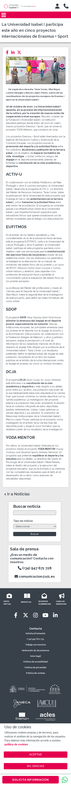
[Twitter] (20, 52)
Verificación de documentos (35, 650)
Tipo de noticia (23, 520)
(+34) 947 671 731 (35, 639)
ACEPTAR (36, 754)
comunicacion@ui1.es (36, 576)
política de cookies (16, 744)
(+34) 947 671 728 (36, 568)
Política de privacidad (35, 667)
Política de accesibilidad (35, 662)
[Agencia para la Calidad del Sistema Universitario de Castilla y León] (46, 703)
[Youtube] (45, 615)
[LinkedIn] (14, 52)
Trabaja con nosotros (35, 645)
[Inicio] (25, 6)
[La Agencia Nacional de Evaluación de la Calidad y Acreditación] (22, 703)
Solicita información (35, 633)
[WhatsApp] (65, 780)
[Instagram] (35, 615)
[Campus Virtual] (57, 6)
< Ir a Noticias (17, 494)
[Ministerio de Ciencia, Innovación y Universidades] (27, 689)
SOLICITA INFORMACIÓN (30, 779)
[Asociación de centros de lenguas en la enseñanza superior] (45, 716)
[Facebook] (8, 52)
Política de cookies (35, 673)
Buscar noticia (26, 506)
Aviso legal (35, 656)
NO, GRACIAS (35, 766)
